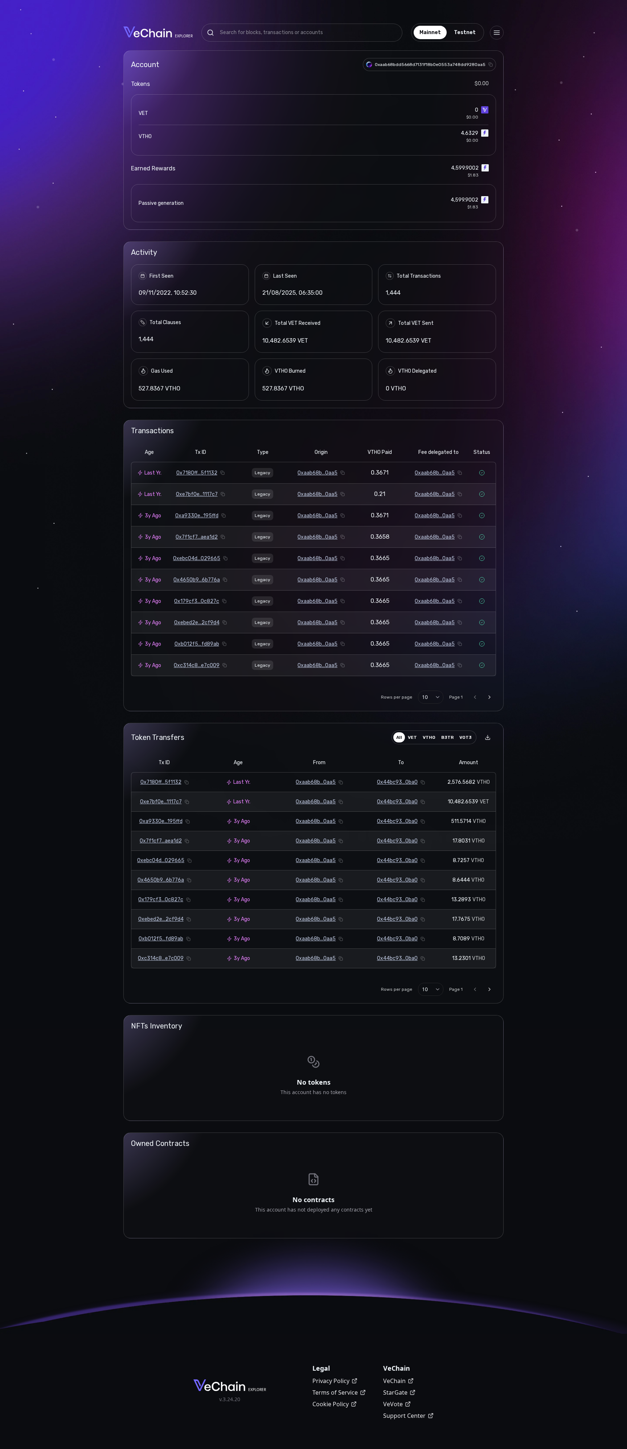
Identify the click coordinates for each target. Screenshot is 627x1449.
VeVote (393, 1404)
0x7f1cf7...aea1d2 (197, 537)
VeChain (394, 1381)
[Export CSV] (487, 737)
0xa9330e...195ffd (196, 516)
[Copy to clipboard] (490, 64)
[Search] (210, 32)
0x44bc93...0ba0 (397, 782)
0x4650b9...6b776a (196, 580)
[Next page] (489, 697)
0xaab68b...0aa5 (317, 473)
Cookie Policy (330, 1404)
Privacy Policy (330, 1381)
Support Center (404, 1416)
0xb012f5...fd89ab (197, 644)
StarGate (395, 1392)
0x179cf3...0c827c (196, 601)
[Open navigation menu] (497, 33)
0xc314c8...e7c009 (197, 665)
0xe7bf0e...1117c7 (197, 494)
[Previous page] (474, 697)
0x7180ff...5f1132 (196, 473)
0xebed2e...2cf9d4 (197, 623)
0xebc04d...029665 (196, 558)
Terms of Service (335, 1392)
